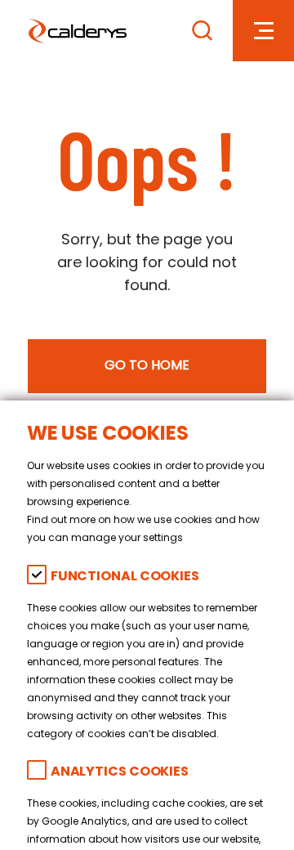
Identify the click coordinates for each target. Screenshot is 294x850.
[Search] (202, 30)
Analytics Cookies (120, 773)
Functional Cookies (125, 577)
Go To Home (147, 366)
